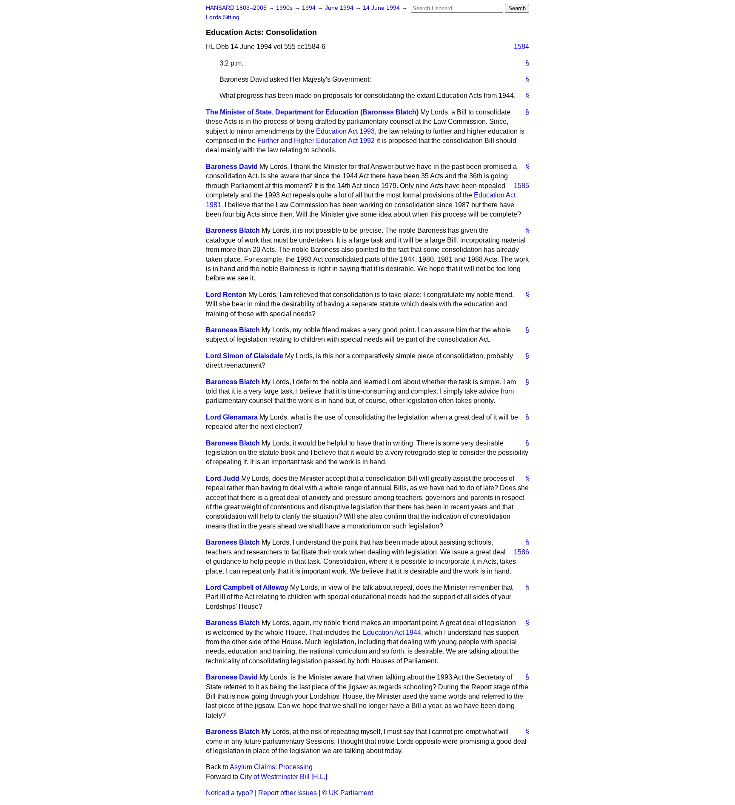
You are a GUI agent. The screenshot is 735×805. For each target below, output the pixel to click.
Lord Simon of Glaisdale (244, 356)
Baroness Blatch (233, 230)
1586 (521, 552)
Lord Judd (222, 478)
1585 (521, 185)
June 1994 (340, 8)
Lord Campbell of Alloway (247, 587)
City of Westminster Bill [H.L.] (283, 776)
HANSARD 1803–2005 (236, 8)
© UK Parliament (347, 792)
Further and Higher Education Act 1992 (316, 140)
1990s (285, 8)
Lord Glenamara (232, 417)
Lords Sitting (222, 17)
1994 (309, 8)
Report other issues (287, 792)
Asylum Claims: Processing (271, 767)
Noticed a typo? (229, 792)
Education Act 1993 (345, 131)
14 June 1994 (382, 8)
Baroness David (232, 166)
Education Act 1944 (391, 632)
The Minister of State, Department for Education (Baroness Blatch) (312, 112)
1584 (521, 46)
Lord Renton (226, 294)
